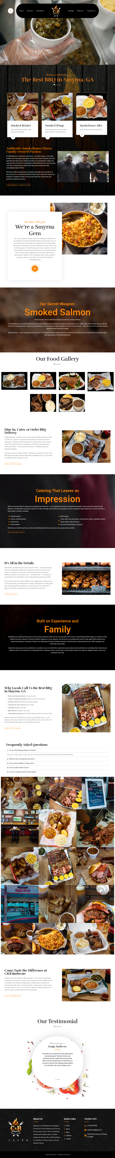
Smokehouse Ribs (91, 125)
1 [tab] (55, 1079)
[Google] (27, 1140)
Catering (71, 11)
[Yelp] (18, 1140)
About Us (30, 11)
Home (21, 11)
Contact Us (90, 11)
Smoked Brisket (21, 125)
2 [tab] (57, 1079)
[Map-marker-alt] (22, 1140)
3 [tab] (59, 1079)
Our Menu (39, 11)
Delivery (79, 11)
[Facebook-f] (9, 1140)
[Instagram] (13, 1140)
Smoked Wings (54, 125)
